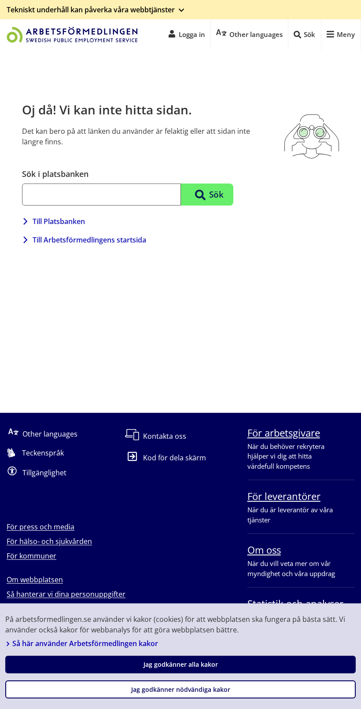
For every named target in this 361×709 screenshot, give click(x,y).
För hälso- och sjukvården (49, 541)
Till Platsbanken (59, 221)
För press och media (40, 527)
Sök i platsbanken (55, 174)
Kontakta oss (164, 436)
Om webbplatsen (35, 579)
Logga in (192, 34)
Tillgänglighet (44, 473)
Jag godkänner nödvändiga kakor (180, 689)
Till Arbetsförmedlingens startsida (89, 240)
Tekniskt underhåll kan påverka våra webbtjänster (91, 10)
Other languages (49, 434)
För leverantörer (283, 496)
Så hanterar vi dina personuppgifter (66, 594)
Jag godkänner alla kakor (181, 664)
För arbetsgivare (283, 432)
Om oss (264, 549)
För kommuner (31, 556)
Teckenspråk (43, 453)
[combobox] (101, 195)
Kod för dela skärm (174, 458)
